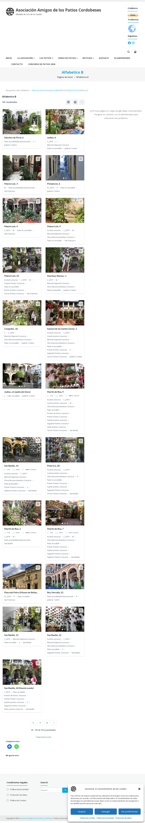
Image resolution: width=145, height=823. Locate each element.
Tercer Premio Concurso (14, 293)
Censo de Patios (67, 58)
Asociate (104, 58)
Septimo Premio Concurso (14, 490)
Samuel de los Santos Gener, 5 (62, 328)
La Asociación (25, 58)
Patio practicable (54, 290)
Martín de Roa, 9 (55, 391)
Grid (68, 102)
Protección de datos (123, 818)
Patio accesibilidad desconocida (17, 141)
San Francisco (9, 191)
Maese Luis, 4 (11, 226)
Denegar (106, 811)
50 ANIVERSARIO (122, 58)
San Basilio (74, 430)
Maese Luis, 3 (11, 183)
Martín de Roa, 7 (55, 528)
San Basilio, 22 (54, 635)
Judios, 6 (51, 137)
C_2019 (50, 141)
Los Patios (45, 58)
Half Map (82, 102)
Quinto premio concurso (57, 420)
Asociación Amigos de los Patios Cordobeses (58, 10)
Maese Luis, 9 (54, 226)
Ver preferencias (129, 811)
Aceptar (82, 811)
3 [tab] (67, 132)
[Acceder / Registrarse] (135, 52)
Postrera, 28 (53, 465)
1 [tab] (20, 132)
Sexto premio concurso (56, 427)
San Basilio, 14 (11, 465)
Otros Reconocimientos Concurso (60, 237)
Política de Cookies (87, 818)
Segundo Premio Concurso (58, 353)
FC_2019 (50, 188)
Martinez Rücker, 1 (56, 275)
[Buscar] (65, 790)
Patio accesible (14, 396)
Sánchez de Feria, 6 (14, 137)
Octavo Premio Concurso (14, 283)
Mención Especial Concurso (58, 145)
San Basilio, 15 (11, 635)
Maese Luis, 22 (11, 275)
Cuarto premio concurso (57, 336)
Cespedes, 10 (11, 328)
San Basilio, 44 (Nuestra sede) (19, 688)
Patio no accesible (54, 148)
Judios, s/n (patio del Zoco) (17, 391)
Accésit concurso (54, 230)
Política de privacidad (105, 818)
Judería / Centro (10, 145)
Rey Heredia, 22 (55, 592)
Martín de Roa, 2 (12, 528)
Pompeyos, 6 (53, 183)
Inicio (9, 58)
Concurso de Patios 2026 (41, 64)
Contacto (17, 64)
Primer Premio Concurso (14, 290)
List (75, 102)
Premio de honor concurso (58, 413)
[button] (139, 788)
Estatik (48, 737)
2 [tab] (23, 132)
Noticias (87, 58)
